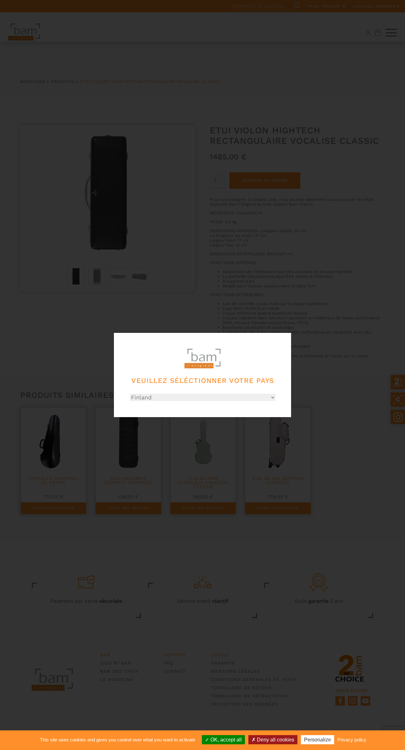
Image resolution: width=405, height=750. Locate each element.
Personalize (317, 739)
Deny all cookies (275, 739)
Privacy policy (351, 739)
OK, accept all (225, 739)
